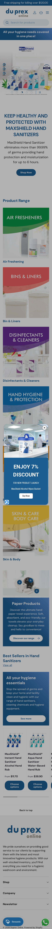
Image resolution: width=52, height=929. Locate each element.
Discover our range (23, 638)
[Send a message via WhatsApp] (45, 922)
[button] (41, 12)
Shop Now (26, 172)
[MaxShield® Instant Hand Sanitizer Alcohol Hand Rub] (14, 740)
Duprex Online (16, 927)
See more (26, 718)
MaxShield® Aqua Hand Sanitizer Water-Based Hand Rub (36, 761)
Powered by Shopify (33, 927)
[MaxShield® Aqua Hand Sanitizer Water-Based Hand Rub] (37, 740)
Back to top (25, 810)
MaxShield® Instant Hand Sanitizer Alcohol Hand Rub (13, 761)
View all (7, 665)
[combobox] (26, 22)
